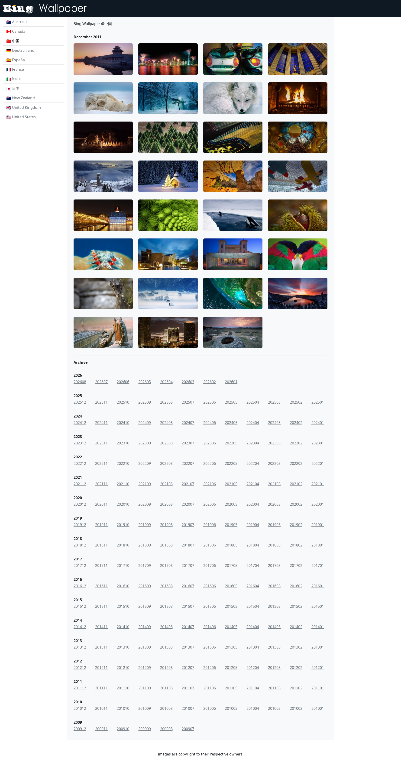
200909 (144, 728)
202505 (231, 402)
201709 (144, 565)
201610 (123, 585)
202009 (144, 504)
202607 (101, 381)
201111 (101, 688)
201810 (123, 545)
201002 (296, 708)
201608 (166, 585)
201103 (274, 688)
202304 (252, 443)
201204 (252, 667)
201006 (209, 708)
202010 (123, 504)
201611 (101, 585)
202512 (80, 402)
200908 (166, 728)
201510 (123, 606)
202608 (80, 381)
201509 (144, 606)
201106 (209, 688)
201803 (274, 545)
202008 (166, 504)
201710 (123, 565)
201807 (188, 545)
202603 (188, 381)
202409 (144, 422)
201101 (317, 688)
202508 (166, 402)
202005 (231, 504)
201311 (101, 647)
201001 (317, 708)
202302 (296, 443)
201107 (188, 688)
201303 (274, 647)
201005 (231, 708)
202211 (101, 463)
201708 (166, 565)
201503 (274, 606)
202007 (188, 504)
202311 (101, 443)
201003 (274, 708)
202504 (252, 402)
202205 (231, 463)
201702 (296, 565)
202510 (123, 402)
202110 (123, 483)
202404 (252, 422)
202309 (144, 443)
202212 (80, 463)
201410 (123, 626)
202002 (296, 504)
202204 (252, 463)
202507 (188, 402)
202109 (144, 483)
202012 (80, 504)
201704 (252, 565)
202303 (274, 443)
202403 (274, 422)
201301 (317, 647)
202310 (123, 443)
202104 (252, 483)
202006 (209, 504)
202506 (209, 402)
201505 (231, 606)
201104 (252, 688)
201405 (231, 626)
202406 (209, 422)
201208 (166, 667)
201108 (166, 688)
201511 (101, 606)
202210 (123, 463)
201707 (188, 565)
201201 (317, 667)
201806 (209, 545)
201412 (80, 626)
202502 (296, 402)
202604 (166, 381)
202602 (209, 381)
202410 (123, 422)
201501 (317, 606)
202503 (274, 402)
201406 (209, 626)
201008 (166, 708)
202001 (317, 504)
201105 (231, 688)
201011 (101, 708)
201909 (144, 524)
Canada (18, 31)
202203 (274, 463)
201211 (101, 667)
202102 (296, 483)
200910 (123, 728)
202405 (231, 422)
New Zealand (23, 97)
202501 (317, 402)
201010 (123, 708)
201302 (296, 647)
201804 (252, 545)
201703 (274, 565)
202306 (209, 443)
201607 (188, 585)
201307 (188, 647)
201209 (144, 667)
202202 (296, 463)
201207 (188, 667)
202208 (166, 463)
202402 (296, 422)
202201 (317, 463)
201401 (317, 626)
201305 (231, 647)
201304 (252, 647)
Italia (16, 78)
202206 (209, 463)
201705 (231, 565)
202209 (144, 463)
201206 (209, 667)
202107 (188, 483)
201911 (101, 524)
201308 (166, 647)
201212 (80, 667)
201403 (274, 626)
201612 (80, 585)
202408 (166, 422)
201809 (144, 545)
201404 (252, 626)
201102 (296, 688)
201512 (80, 606)
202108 (166, 483)
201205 (231, 667)
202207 (188, 463)
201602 (296, 585)
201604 (252, 585)
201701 (317, 565)
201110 (123, 688)
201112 (80, 688)
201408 (166, 626)
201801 (317, 545)
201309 (144, 647)
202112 (80, 483)
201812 (80, 545)
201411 (101, 626)
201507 (188, 606)
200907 (188, 728)
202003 (274, 504)
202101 (317, 483)
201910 (123, 524)
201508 (166, 606)
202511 (101, 402)
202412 (80, 422)
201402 (296, 626)
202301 (317, 443)
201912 (80, 524)
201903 (274, 524)
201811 (101, 545)
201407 (188, 626)
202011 (101, 504)
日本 (15, 88)
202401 (317, 422)
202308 (166, 443)
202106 (209, 483)
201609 (144, 585)
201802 (296, 545)
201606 (209, 585)
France (18, 69)
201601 (317, 585)
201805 (231, 545)
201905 (231, 524)
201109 (144, 688)
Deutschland (23, 50)
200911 (101, 728)
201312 (80, 647)
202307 (188, 443)
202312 (80, 443)
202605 (144, 381)
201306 (209, 647)
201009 (144, 708)
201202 (296, 667)
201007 (188, 708)
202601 (231, 381)
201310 (123, 647)
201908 (166, 524)
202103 (274, 483)
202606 (123, 381)
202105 (231, 483)
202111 (101, 483)
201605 (231, 585)
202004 (252, 504)
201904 (252, 524)
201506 (209, 606)
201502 (296, 606)
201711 (101, 565)
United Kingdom (26, 107)
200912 (80, 728)
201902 (296, 524)
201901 (317, 524)
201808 (166, 545)
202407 (188, 422)
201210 (123, 667)
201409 (144, 626)
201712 (80, 565)
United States (24, 116)
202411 (101, 422)
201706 (209, 565)
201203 (274, 667)
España (18, 59)
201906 (209, 524)
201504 (252, 606)
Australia (20, 21)
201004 (252, 708)
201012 (80, 708)
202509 (144, 402)
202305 (231, 443)
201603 (274, 585)
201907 (188, 524)
